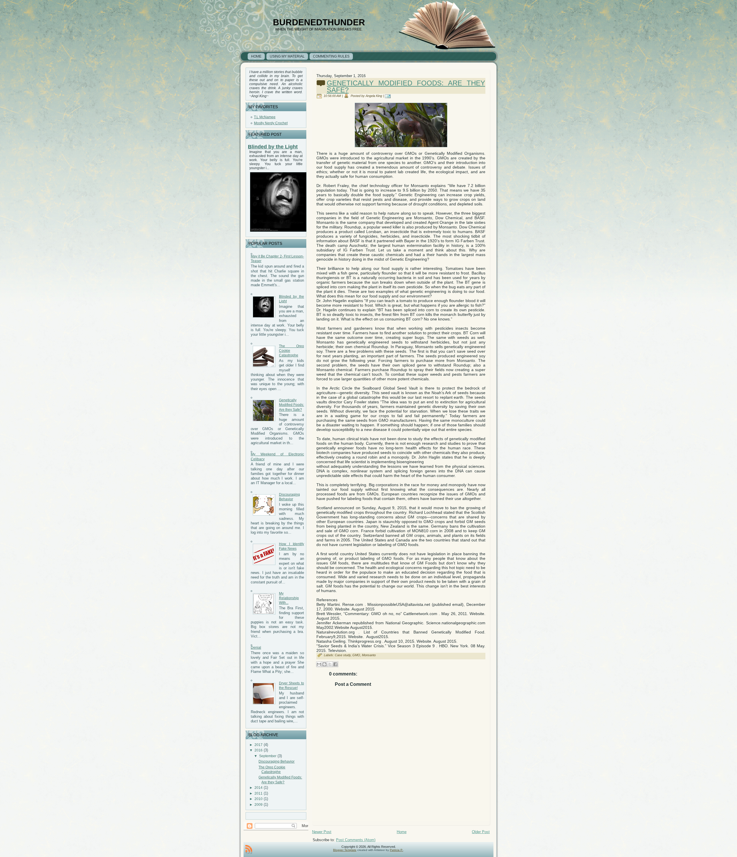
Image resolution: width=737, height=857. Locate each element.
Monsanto (369, 655)
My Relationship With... (289, 598)
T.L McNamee (265, 117)
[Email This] (319, 664)
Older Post (481, 832)
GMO (356, 655)
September (267, 756)
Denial (256, 648)
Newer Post (321, 832)
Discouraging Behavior (277, 761)
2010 (258, 799)
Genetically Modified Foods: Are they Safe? (291, 405)
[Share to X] (330, 664)
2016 (258, 750)
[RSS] (248, 849)
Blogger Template (344, 850)
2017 (258, 745)
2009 (258, 805)
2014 (258, 788)
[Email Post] (389, 96)
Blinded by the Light (273, 147)
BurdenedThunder (319, 22)
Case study (343, 655)
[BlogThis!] (324, 664)
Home (402, 832)
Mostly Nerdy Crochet (271, 123)
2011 (258, 793)
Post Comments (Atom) (355, 840)
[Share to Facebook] (335, 664)
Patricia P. (396, 850)
